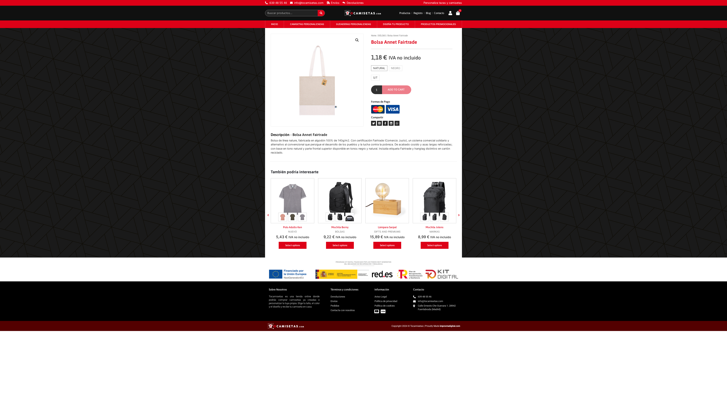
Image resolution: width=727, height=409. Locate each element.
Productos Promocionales (438, 24)
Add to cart (396, 89)
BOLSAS (382, 35)
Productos (404, 13)
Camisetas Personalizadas (307, 24)
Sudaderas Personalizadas (353, 24)
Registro (418, 13)
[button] (268, 215)
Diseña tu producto (396, 24)
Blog (428, 13)
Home (373, 35)
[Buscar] (321, 13)
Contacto (439, 13)
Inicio (274, 24)
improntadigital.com (450, 326)
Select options (292, 245)
